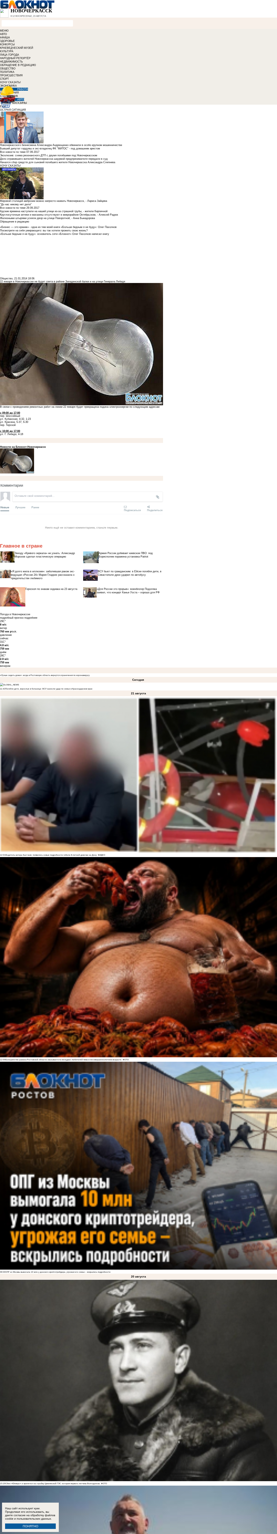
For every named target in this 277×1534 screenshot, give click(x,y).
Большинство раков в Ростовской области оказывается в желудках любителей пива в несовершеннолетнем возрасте (63, 1059)
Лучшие (20, 507)
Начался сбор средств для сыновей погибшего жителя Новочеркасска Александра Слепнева (57, 162)
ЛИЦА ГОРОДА (9, 54)
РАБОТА (22, 89)
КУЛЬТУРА (6, 51)
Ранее (35, 507)
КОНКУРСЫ (7, 44)
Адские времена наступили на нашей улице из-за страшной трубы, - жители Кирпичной (53, 211)
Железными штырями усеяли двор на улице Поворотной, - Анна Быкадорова (47, 218)
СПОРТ (4, 78)
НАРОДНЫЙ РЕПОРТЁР (15, 58)
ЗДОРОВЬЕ (7, 41)
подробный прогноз (12, 617)
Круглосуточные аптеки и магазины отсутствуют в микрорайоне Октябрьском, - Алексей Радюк (59, 214)
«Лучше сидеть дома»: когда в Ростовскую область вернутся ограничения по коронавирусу (45, 675)
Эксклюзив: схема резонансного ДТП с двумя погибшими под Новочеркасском (48, 155)
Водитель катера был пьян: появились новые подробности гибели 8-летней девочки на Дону (51, 855)
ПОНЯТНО (30, 1526)
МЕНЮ (4, 30)
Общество (6, 278)
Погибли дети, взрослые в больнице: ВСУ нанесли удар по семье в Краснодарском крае (48, 689)
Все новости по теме (13, 151)
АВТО (3, 34)
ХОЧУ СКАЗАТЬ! (10, 82)
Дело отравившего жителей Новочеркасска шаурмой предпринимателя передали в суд (54, 158)
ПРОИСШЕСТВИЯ (11, 75)
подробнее (30, 617)
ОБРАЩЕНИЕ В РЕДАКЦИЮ (18, 65)
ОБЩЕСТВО (7, 68)
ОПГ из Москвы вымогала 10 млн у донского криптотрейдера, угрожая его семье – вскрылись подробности (58, 1272)
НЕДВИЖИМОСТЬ (11, 61)
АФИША (5, 37)
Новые (4, 507)
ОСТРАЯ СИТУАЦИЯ (13, 109)
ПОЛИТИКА (7, 71)
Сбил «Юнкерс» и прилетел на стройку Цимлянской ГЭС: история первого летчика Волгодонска (52, 1483)
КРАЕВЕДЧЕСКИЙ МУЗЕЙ (16, 47)
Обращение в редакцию (14, 221)
